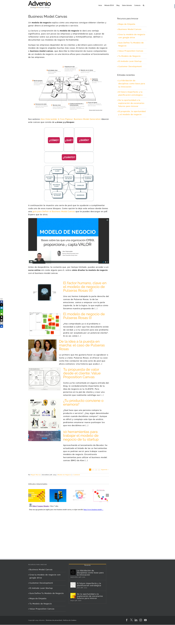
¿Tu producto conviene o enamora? (83, 402)
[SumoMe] (1, 326)
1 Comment (76, 474)
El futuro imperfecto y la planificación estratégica (89, 584)
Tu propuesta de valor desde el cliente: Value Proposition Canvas (82, 373)
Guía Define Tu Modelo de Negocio (46, 593)
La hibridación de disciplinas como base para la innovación (131, 83)
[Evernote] (1, 314)
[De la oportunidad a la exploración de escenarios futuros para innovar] (73, 595)
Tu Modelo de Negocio (129, 56)
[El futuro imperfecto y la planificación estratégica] (73, 585)
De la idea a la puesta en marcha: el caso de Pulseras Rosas (82, 345)
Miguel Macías (36, 474)
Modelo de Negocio (64, 474)
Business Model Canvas (129, 29)
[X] (1, 304)
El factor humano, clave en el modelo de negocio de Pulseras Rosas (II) (84, 287)
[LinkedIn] (1, 307)
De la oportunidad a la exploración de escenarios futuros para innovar (131, 103)
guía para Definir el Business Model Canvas (54, 211)
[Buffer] (1, 320)
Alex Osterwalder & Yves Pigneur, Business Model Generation (71, 119)
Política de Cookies (69, 620)
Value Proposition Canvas (130, 51)
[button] (143, 5)
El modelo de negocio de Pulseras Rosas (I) (84, 316)
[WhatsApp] (1, 310)
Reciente (87, 565)
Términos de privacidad (53, 620)
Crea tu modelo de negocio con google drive (45, 576)
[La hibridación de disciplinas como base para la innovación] (73, 572)
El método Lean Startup (130, 61)
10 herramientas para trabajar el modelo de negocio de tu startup (81, 435)
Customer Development (130, 66)
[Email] (1, 323)
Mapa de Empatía (126, 24)
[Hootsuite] (1, 317)
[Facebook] (1, 301)
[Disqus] (68, 528)
